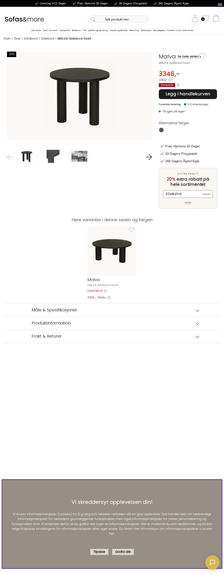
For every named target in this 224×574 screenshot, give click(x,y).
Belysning (134, 30)
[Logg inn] (195, 19)
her (111, 533)
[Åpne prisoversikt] (170, 80)
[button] (212, 562)
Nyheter (170, 30)
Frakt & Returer (47, 336)
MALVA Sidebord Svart (74, 38)
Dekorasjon (146, 30)
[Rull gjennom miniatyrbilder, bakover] (10, 157)
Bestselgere (159, 30)
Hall (84, 30)
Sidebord (47, 38)
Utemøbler (36, 30)
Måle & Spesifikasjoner (54, 310)
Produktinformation (51, 323)
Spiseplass (65, 30)
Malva (178, 56)
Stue (45, 30)
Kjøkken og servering (98, 30)
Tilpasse (99, 551)
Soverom (53, 30)
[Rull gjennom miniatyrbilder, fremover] (149, 157)
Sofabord (31, 38)
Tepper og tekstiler (119, 30)
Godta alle (123, 551)
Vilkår (188, 202)
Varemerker (187, 30)
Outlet (178, 30)
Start (7, 38)
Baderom (76, 30)
